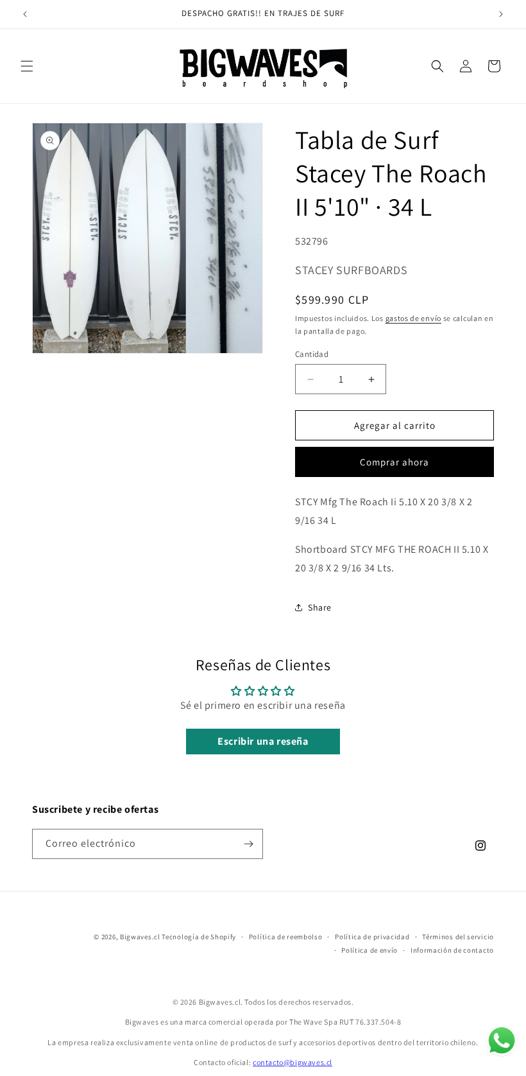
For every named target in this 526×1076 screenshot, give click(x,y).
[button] (27, 66)
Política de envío (369, 950)
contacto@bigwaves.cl (292, 1062)
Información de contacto (452, 950)
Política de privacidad (372, 936)
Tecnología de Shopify (199, 936)
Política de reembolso (286, 936)
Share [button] (320, 607)
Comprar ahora (394, 462)
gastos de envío (414, 318)
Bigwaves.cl (140, 936)
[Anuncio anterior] (25, 14)
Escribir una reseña (262, 741)
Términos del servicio (458, 936)
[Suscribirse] (248, 844)
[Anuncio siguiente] (501, 14)
